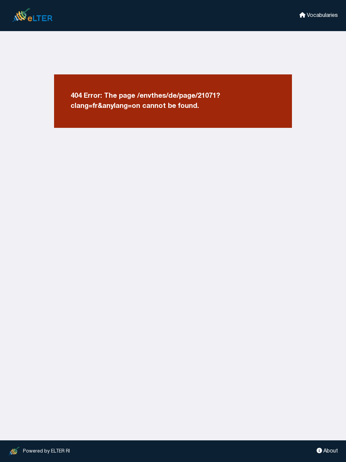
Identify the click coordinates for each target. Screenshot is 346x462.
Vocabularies (321, 15)
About (330, 451)
